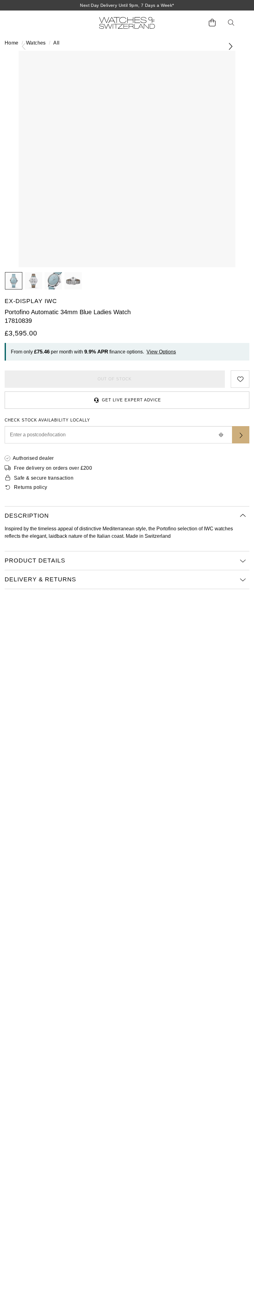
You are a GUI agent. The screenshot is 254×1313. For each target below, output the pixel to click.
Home (12, 42)
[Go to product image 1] (13, 280)
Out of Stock (115, 379)
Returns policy (30, 487)
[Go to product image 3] (53, 280)
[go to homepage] (127, 22)
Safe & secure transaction (43, 478)
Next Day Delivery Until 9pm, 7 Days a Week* (127, 5)
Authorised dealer (33, 458)
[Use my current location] (221, 434)
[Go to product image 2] (33, 280)
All (56, 42)
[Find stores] (240, 434)
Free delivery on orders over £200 (53, 468)
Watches (36, 42)
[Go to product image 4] (73, 280)
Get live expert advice (131, 400)
